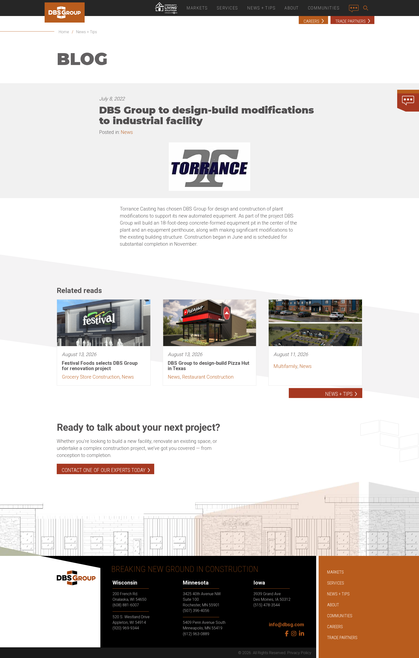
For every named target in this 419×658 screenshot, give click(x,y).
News (127, 132)
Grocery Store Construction (91, 377)
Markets (197, 8)
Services (227, 8)
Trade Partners (342, 637)
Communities (324, 8)
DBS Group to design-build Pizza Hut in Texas (208, 365)
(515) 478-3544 (266, 605)
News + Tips (261, 8)
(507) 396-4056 (196, 610)
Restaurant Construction (208, 377)
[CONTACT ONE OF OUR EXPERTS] (408, 101)
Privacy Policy (299, 652)
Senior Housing (166, 8)
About (291, 8)
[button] (366, 8)
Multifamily (285, 366)
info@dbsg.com (286, 624)
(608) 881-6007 (126, 605)
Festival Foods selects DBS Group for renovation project (99, 365)
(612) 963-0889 (196, 634)
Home (64, 32)
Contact (355, 10)
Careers (335, 626)
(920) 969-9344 (126, 628)
